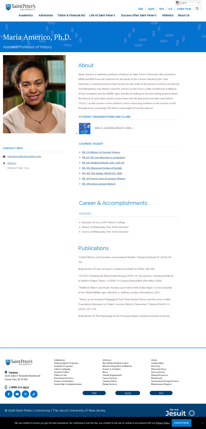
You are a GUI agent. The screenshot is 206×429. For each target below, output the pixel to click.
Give (161, 8)
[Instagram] (26, 394)
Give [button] (161, 393)
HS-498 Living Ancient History (99, 183)
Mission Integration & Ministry (117, 366)
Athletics (168, 15)
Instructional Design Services (165, 381)
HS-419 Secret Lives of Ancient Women (103, 178)
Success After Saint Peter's (139, 15)
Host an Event (158, 372)
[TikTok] (34, 394)
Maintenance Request (161, 384)
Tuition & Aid (60, 375)
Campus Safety (110, 381)
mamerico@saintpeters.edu (24, 156)
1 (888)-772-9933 (19, 387)
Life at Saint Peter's (103, 15)
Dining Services (110, 384)
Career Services (110, 378)
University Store (158, 369)
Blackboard (156, 378)
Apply (151, 8)
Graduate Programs (63, 366)
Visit (140, 8)
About (154, 360)
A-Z (170, 8)
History (11, 163)
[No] (202, 422)
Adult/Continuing (62, 369)
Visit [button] (94, 393)
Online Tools (184, 8)
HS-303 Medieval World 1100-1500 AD (103, 162)
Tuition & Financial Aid (71, 15)
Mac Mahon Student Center (116, 363)
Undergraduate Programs (66, 363)
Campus (13, 372)
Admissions (46, 15)
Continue (181, 422)
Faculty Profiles (61, 372)
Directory (155, 366)
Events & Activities (112, 369)
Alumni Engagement (112, 375)
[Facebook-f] (9, 394)
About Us (184, 15)
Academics (26, 15)
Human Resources (159, 375)
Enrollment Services (63, 378)
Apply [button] (127, 393)
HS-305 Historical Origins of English (102, 168)
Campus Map (157, 363)
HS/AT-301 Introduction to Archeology (103, 157)
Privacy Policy (163, 423)
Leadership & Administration (68, 384)
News (105, 372)
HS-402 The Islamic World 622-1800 (102, 173)
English (183, 3)
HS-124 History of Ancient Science (101, 152)
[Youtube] (18, 394)
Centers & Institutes (64, 381)
